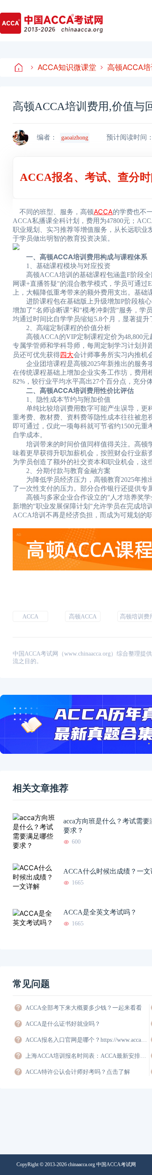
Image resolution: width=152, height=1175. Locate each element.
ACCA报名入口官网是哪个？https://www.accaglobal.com (86, 1040)
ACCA (30, 616)
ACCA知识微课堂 (67, 67)
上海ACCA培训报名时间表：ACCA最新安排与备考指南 (86, 1056)
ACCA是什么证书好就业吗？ (62, 1024)
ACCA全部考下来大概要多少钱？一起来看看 (83, 1008)
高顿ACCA (83, 616)
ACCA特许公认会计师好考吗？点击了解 (77, 1072)
